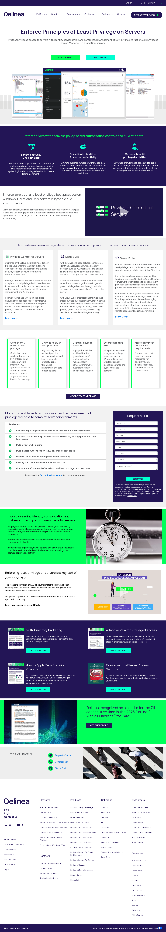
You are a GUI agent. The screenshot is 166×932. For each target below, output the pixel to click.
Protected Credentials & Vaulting (54, 827)
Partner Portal (46, 868)
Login (7, 813)
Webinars (136, 910)
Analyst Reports (139, 860)
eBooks (135, 880)
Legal (6, 869)
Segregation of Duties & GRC (52, 845)
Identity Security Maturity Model (115, 832)
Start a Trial (60, 768)
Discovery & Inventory (49, 817)
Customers (89, 14)
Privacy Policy (132, 496)
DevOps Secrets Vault (79, 822)
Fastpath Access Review (81, 837)
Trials (134, 900)
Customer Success (140, 807)
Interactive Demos (144, 15)
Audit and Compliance (110, 842)
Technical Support (139, 837)
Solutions (55, 14)
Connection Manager (79, 812)
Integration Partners (48, 873)
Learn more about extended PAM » (22, 605)
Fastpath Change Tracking (81, 842)
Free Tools (136, 885)
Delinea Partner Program (50, 863)
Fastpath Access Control (81, 827)
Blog (143, 3)
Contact (151, 3)
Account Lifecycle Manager (82, 807)
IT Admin (105, 807)
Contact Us (11, 816)
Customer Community (141, 827)
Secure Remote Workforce (112, 852)
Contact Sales (61, 761)
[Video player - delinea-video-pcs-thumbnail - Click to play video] (124, 212)
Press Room (9, 854)
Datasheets (137, 870)
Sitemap (132, 928)
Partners (106, 14)
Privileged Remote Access (81, 870)
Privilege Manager (78, 865)
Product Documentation (142, 832)
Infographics (137, 890)
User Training (137, 817)
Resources (72, 14)
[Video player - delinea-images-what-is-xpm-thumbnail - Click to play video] (124, 592)
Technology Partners (49, 878)
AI (102, 822)
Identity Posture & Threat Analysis (54, 822)
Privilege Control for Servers (82, 860)
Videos (135, 905)
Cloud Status (137, 822)
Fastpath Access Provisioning (83, 832)
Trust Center (9, 864)
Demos (135, 875)
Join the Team (10, 859)
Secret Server (76, 875)
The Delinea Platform (49, 807)
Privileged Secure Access (51, 832)
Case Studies (137, 865)
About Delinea (10, 839)
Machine (104, 817)
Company (121, 14)
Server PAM (75, 880)
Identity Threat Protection (81, 847)
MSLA (123, 928)
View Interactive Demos (83, 396)
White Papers (137, 915)
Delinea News (10, 849)
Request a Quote (63, 755)
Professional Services (141, 812)
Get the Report (99, 725)
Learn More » (12, 318)
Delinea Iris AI (45, 812)
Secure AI (105, 837)
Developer (105, 827)
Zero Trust (105, 857)
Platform (40, 14)
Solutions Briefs (138, 895)
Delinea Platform (77, 817)
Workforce (105, 812)
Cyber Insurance (108, 847)
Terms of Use (112, 928)
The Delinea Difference (14, 844)
